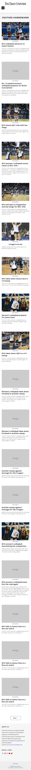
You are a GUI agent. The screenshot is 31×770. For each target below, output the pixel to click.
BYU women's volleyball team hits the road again (14, 583)
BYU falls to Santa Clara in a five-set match (13, 627)
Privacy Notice (11, 767)
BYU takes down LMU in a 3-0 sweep (14, 354)
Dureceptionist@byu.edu (15, 744)
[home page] (15, 4)
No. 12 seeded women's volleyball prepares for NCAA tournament (14, 85)
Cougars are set (15, 244)
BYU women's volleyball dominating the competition (14, 545)
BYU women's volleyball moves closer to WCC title (15, 164)
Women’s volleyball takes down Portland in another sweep (15, 392)
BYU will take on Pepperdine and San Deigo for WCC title (14, 205)
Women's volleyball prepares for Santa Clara (14, 316)
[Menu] (3, 7)
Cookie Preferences (19, 767)
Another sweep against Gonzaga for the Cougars (12, 472)
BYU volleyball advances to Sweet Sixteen (13, 45)
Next (14, 718)
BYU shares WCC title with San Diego (15, 126)
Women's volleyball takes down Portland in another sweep (15, 432)
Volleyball (15, 41)
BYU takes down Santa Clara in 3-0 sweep (15, 280)
